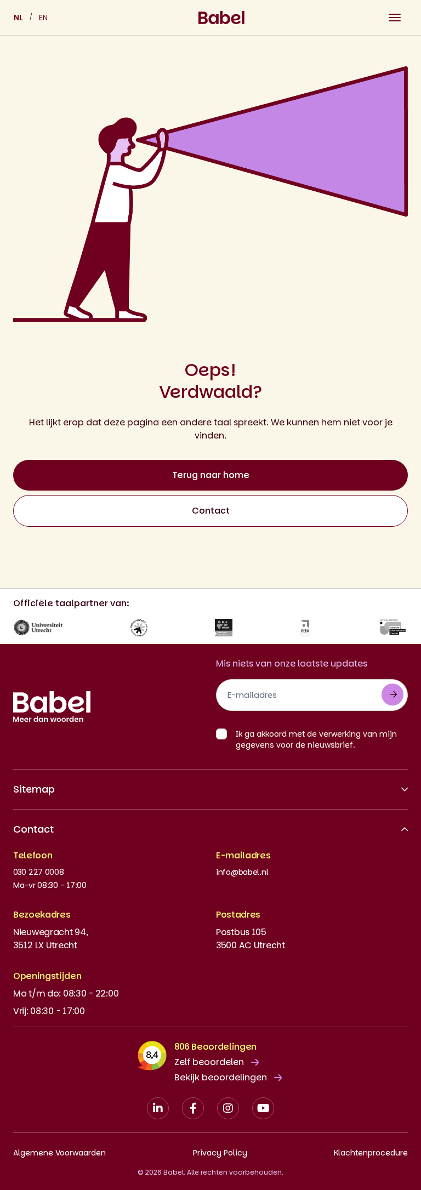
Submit (392, 694)
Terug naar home (210, 475)
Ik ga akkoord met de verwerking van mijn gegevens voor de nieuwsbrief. (316, 739)
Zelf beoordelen (209, 1062)
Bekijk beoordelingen (220, 1077)
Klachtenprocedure (371, 1152)
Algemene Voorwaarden (59, 1152)
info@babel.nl (242, 872)
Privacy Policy (220, 1152)
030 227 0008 (38, 872)
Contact (211, 510)
